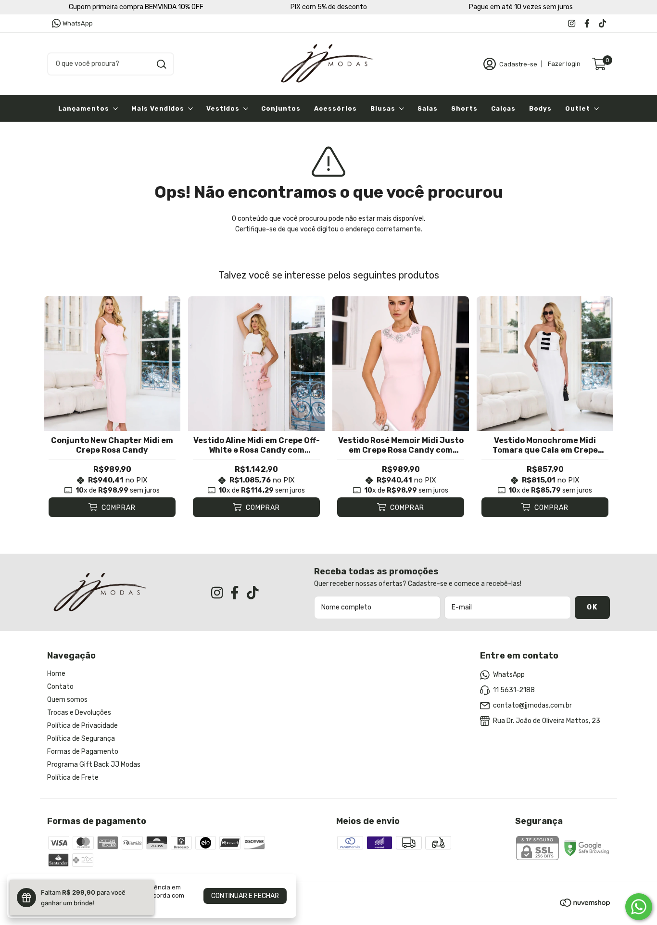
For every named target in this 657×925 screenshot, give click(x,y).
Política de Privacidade (82, 726)
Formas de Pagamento (82, 752)
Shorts (464, 108)
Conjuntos (281, 108)
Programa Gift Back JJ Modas (93, 764)
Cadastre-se (518, 63)
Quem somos (67, 700)
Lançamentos (83, 108)
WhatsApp (78, 23)
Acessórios (335, 108)
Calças (503, 108)
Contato (60, 687)
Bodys (540, 108)
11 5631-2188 (514, 690)
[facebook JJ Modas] (587, 23)
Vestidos (223, 108)
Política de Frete (73, 777)
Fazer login (564, 63)
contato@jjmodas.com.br (532, 705)
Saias (427, 108)
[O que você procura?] (161, 64)
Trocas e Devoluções (79, 713)
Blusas (382, 108)
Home (56, 674)
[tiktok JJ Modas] (602, 23)
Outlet (577, 108)
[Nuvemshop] (585, 904)
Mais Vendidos (157, 108)
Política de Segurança (81, 739)
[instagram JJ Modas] (571, 23)
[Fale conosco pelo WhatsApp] (638, 906)
